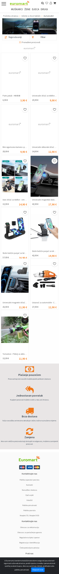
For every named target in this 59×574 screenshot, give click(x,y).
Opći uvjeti (29, 495)
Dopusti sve (38, 569)
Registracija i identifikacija (29, 542)
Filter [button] (43, 37)
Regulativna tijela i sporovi (30, 537)
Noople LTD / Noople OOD (29, 515)
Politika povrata (29, 510)
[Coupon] (29, 47)
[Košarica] (54, 3)
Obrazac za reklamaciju (29, 527)
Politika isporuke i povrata (29, 480)
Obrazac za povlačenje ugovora (29, 532)
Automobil (49, 16)
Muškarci (17, 9)
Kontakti (29, 485)
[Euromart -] (19, 2)
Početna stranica (10, 16)
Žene (27, 9)
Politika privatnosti (29, 505)
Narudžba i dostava (29, 490)
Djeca (35, 9)
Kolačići (30, 500)
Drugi (44, 9)
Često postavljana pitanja (29, 548)
